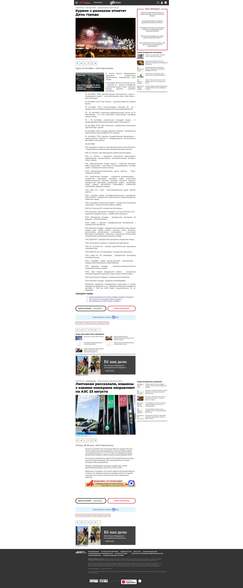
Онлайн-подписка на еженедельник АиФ (100, 553)
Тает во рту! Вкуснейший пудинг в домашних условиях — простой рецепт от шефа (155, 398)
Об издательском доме (150, 551)
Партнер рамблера (114, 581)
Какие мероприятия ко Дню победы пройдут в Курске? (111, 297)
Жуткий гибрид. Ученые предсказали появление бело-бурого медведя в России (156, 87)
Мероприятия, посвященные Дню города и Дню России (124, 343)
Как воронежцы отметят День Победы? (104, 301)
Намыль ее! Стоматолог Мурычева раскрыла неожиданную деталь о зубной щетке (155, 417)
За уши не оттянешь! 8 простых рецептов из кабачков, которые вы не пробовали (156, 62)
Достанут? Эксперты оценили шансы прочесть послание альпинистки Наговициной (156, 392)
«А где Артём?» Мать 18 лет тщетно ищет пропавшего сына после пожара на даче (155, 404)
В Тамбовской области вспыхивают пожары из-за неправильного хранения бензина (152, 29)
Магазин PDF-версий (121, 553)
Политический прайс (94, 555)
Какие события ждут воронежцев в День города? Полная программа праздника (93, 350)
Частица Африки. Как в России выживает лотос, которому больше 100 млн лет (155, 410)
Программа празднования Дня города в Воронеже (93, 343)
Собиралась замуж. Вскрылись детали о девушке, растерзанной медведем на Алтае (155, 69)
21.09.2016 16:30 (80, 7)
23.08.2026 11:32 (80, 381)
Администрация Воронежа (84, 59)
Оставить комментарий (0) (121, 308)
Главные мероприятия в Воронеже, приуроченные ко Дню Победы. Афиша (124, 338)
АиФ (89, 435)
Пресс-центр (137, 551)
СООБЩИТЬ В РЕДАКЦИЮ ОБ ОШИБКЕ (113, 555)
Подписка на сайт (126, 551)
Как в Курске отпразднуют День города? (105, 299)
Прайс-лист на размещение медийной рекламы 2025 (147, 553)
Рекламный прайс (93, 551)
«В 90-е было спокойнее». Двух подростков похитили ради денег (155, 74)
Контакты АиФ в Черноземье (109, 551)
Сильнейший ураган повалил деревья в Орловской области (152, 21)
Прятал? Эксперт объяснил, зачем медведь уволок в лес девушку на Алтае (155, 81)
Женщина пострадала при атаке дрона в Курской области (152, 37)
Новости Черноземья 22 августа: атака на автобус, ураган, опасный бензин (152, 14)
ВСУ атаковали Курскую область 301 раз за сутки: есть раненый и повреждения (152, 44)
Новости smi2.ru (82, 375)
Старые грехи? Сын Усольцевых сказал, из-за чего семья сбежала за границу (155, 385)
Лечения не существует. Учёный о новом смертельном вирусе (155, 55)
